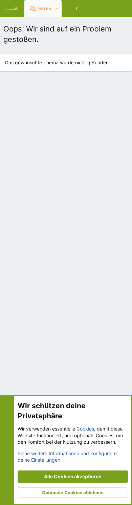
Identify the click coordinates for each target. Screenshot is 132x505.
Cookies (85, 429)
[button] (56, 8)
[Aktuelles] (109, 8)
